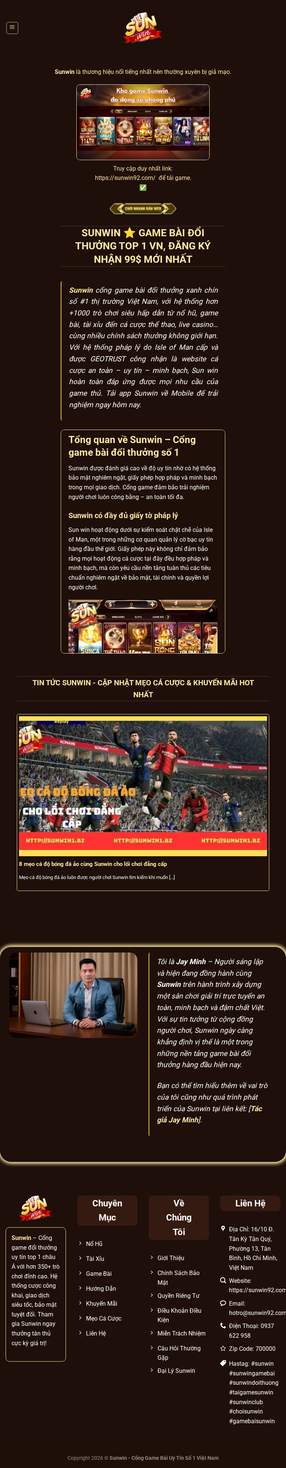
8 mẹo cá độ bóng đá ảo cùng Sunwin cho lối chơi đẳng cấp (93, 864)
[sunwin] (143, 28)
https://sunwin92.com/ (125, 177)
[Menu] (12, 28)
